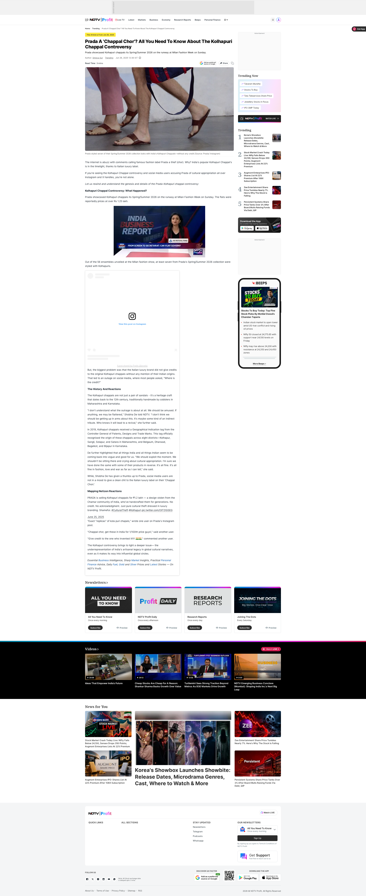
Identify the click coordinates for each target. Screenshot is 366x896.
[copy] (232, 63)
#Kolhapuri (135, 510)
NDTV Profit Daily (147, 616)
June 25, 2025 (95, 516)
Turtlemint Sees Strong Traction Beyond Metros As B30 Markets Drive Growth (206, 685)
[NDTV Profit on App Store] (270, 877)
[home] (101, 18)
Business (154, 20)
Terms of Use (103, 890)
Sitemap (131, 890)
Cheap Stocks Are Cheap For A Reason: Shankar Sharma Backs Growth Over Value (158, 685)
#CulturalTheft (120, 510)
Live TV (121, 20)
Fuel (115, 564)
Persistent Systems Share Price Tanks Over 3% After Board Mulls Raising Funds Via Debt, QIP (257, 782)
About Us (89, 890)
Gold (121, 564)
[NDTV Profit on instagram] (98, 879)
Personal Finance (212, 20)
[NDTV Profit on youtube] (109, 879)
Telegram (198, 831)
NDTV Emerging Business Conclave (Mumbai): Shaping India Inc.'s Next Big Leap (255, 686)
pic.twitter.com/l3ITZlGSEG (157, 510)
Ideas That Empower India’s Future (104, 683)
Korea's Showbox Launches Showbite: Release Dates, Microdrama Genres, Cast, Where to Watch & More (182, 777)
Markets (142, 20)
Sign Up (257, 838)
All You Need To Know (100, 616)
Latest (131, 20)
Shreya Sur (98, 58)
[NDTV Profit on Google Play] (247, 877)
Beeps (198, 20)
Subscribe (95, 628)
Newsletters (199, 827)
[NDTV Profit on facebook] (87, 879)
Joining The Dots (246, 616)
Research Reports (182, 20)
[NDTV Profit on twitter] (92, 879)
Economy (166, 20)
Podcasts (198, 836)
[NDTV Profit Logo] (99, 812)
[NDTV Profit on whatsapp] (114, 879)
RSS (140, 890)
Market (135, 560)
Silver (133, 564)
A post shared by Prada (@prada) (132, 365)
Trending (109, 58)
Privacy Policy (118, 890)
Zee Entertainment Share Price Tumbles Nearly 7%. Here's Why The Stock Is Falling (257, 742)
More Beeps (259, 363)
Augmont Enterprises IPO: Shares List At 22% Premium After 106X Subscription (106, 781)
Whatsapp (198, 840)
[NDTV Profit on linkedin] (103, 879)
